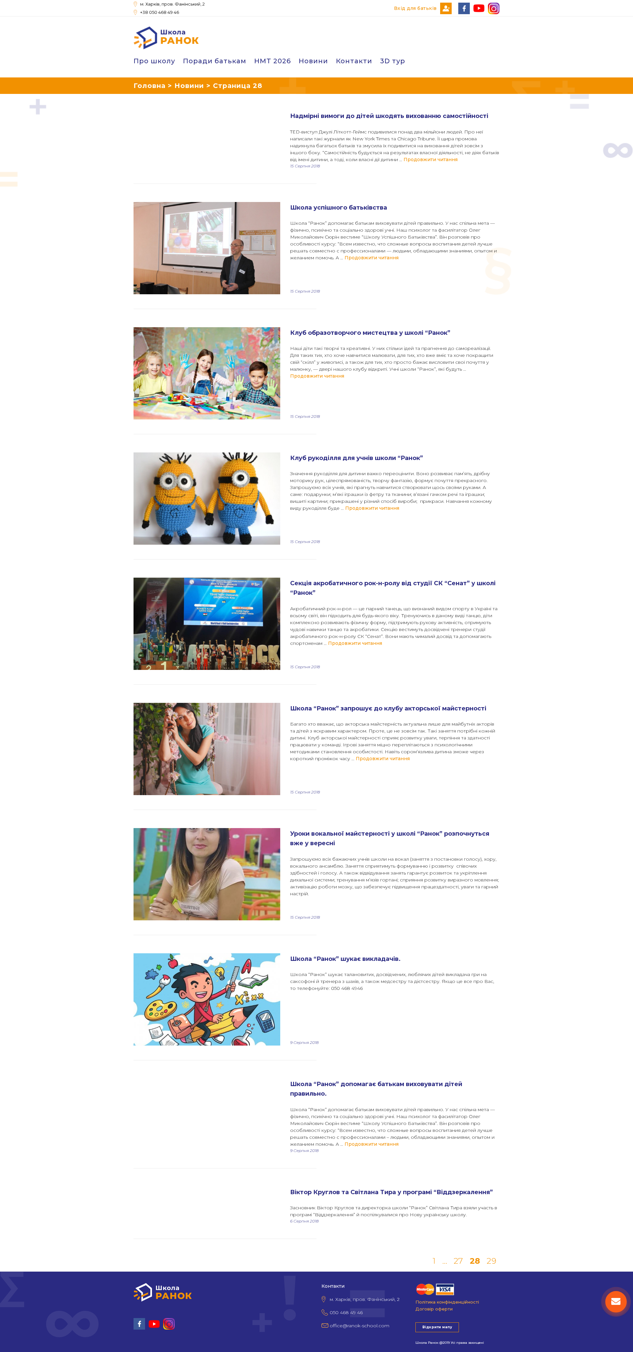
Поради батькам (214, 61)
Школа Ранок (426, 1342)
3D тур (392, 61)
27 (458, 1261)
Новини (313, 61)
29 (491, 1261)
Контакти (354, 61)
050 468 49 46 (346, 1312)
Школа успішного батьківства (338, 207)
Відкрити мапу (437, 1327)
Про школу (154, 61)
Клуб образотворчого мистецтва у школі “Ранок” (370, 332)
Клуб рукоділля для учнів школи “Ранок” (356, 458)
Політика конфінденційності (447, 1302)
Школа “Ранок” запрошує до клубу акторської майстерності (388, 708)
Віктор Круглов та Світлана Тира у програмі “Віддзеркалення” (391, 1192)
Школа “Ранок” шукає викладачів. (345, 959)
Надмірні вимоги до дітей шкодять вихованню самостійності (389, 116)
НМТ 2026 (272, 61)
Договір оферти (434, 1308)
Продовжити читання (431, 159)
